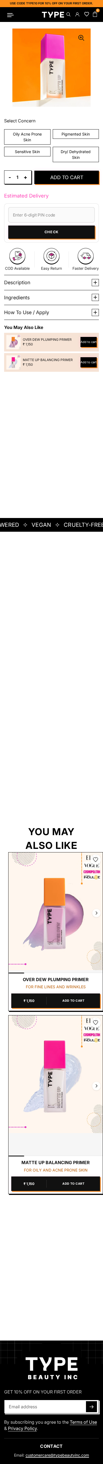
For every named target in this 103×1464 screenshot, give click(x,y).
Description (17, 282)
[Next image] (96, 913)
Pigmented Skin (76, 134)
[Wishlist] (85, 15)
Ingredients (17, 297)
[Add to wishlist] (95, 859)
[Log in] (77, 15)
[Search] (68, 15)
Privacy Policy (22, 1428)
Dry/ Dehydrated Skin (76, 154)
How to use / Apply (26, 312)
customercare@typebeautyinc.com (57, 1455)
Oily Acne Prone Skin (27, 137)
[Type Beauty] (53, 14)
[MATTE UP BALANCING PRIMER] (56, 1085)
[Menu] (10, 15)
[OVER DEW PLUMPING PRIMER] (56, 912)
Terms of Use (83, 1422)
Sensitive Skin (27, 151)
